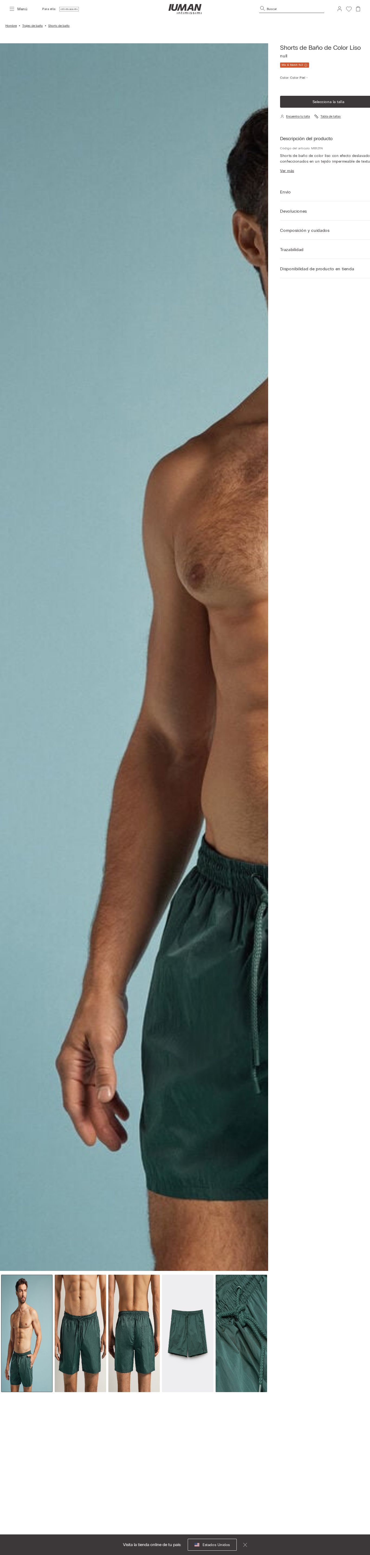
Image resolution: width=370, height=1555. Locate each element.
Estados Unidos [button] (216, 1545)
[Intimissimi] (185, 9)
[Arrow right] (252, 657)
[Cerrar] (242, 1545)
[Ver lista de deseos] (348, 9)
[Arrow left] (15, 657)
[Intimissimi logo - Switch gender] (67, 9)
